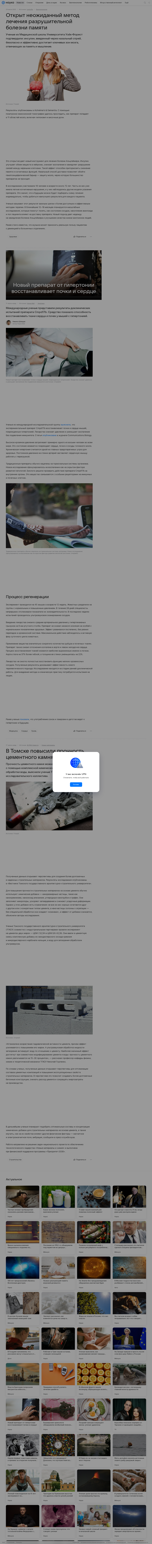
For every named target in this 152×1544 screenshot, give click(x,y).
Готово (76, 785)
